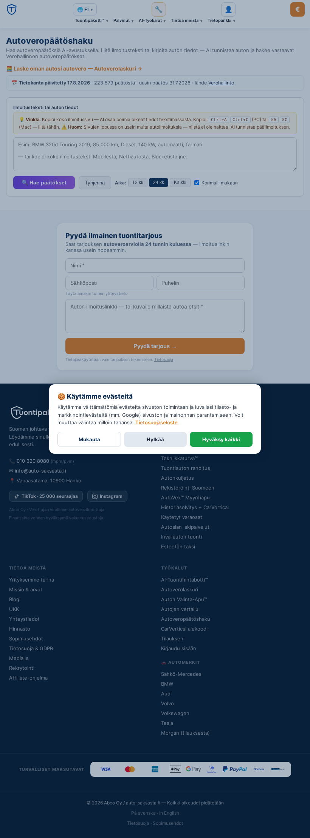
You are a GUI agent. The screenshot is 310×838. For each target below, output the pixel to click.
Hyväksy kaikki (221, 439)
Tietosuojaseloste (156, 422)
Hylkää (155, 439)
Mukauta (89, 439)
